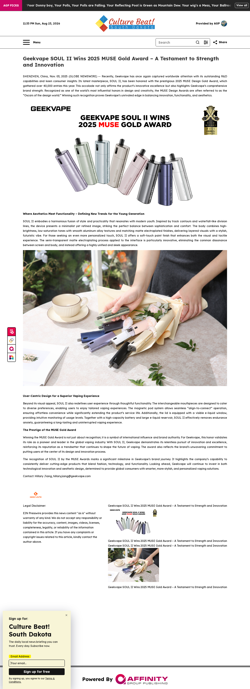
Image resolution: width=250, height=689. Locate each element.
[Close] (66, 615)
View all (241, 5)
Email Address (20, 656)
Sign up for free (37, 671)
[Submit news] (11, 332)
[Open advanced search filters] (206, 42)
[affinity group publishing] (11, 349)
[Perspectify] (11, 340)
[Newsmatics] (11, 357)
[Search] (198, 42)
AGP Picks (11, 5)
